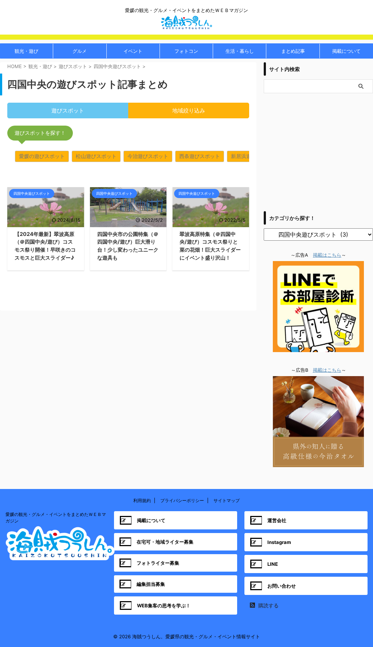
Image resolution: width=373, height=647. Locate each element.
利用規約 (142, 500)
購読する (268, 605)
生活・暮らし (239, 51)
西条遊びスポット (199, 156)
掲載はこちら (327, 255)
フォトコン (186, 51)
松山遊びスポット (96, 156)
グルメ (79, 51)
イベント (132, 51)
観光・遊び (26, 51)
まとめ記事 (293, 51)
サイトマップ (226, 500)
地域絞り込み (188, 110)
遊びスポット (67, 110)
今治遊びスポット (147, 156)
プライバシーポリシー (182, 500)
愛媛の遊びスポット (42, 156)
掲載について (346, 51)
